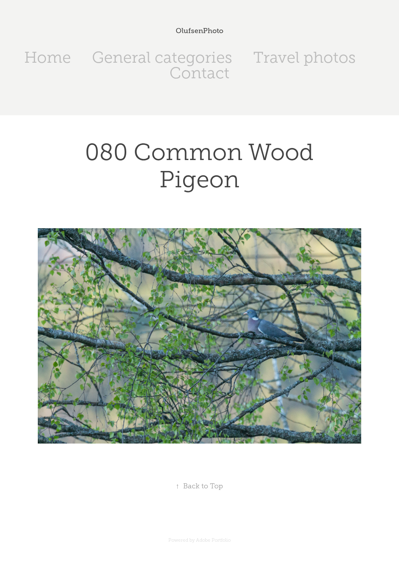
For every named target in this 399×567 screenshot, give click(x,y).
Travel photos (304, 57)
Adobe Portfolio (213, 540)
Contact (199, 73)
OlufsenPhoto (199, 31)
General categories (162, 57)
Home (47, 57)
